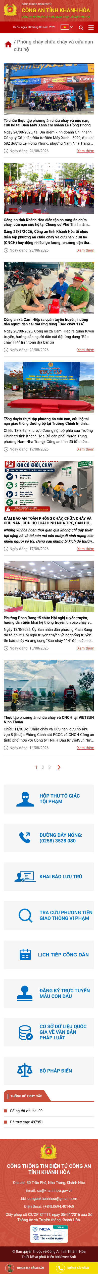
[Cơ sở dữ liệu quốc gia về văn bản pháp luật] (49, 1032)
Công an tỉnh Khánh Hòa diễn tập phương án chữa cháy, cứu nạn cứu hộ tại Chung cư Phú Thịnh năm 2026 (46, 222)
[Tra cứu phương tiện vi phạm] (49, 915)
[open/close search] (81, 27)
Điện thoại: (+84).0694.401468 (49, 1206)
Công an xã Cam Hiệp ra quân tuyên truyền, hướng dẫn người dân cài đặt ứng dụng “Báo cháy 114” (46, 321)
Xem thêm (85, 151)
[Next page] (59, 767)
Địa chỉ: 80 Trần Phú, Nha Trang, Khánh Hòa (49, 1182)
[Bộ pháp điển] (49, 1071)
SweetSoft (68, 1257)
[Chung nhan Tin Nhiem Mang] (49, 1233)
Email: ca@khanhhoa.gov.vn (49, 1190)
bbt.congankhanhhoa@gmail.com (49, 1198)
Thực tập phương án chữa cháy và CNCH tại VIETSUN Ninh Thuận (49, 719)
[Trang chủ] (8, 44)
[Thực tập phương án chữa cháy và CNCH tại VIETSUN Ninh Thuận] (49, 685)
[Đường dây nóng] (49, 838)
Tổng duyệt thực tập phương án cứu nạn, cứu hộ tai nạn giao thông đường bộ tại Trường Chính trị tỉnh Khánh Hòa (46, 421)
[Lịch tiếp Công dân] (49, 955)
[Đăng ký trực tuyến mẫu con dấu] (49, 993)
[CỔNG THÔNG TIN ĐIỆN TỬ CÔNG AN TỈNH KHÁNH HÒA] (49, 1153)
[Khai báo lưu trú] (49, 876)
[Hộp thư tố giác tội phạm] (49, 799)
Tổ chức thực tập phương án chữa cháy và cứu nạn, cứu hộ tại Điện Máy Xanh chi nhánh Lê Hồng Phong (47, 122)
